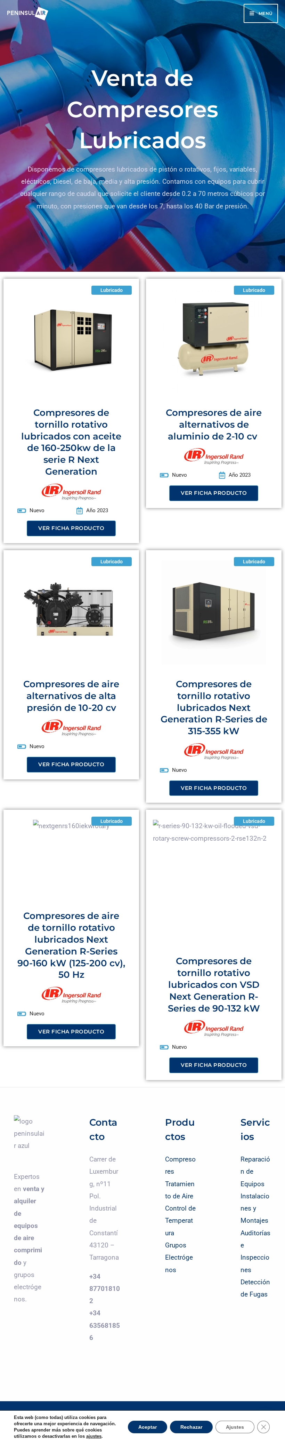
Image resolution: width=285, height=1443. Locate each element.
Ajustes (235, 1427)
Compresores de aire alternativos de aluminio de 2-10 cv (214, 424)
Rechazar (191, 1427)
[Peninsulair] (28, 14)
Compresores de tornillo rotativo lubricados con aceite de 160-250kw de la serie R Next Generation (71, 442)
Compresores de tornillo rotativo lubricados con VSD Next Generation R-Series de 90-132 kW (214, 985)
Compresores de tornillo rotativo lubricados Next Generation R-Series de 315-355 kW (214, 708)
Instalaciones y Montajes (255, 1208)
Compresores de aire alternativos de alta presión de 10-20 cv (71, 696)
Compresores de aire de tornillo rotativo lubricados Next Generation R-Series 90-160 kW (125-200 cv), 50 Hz (71, 945)
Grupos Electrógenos (179, 1257)
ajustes (93, 1436)
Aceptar (147, 1427)
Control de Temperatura (180, 1220)
